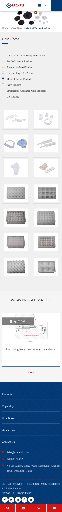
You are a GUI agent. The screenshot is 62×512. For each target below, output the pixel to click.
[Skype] (7, 508)
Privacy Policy (24, 493)
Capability (8, 406)
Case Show (17, 28)
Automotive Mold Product (20, 67)
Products (7, 394)
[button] (28, 372)
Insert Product (14, 85)
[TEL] (38, 508)
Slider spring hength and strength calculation (29, 349)
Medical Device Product (38, 28)
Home (5, 28)
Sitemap (6, 493)
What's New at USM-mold (31, 300)
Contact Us (8, 441)
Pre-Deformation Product (19, 61)
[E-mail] (23, 508)
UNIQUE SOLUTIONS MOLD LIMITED (37, 484)
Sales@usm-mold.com (18, 452)
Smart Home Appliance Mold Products (26, 90)
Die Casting (13, 96)
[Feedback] (54, 508)
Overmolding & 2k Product (20, 73)
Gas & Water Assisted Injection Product (26, 55)
